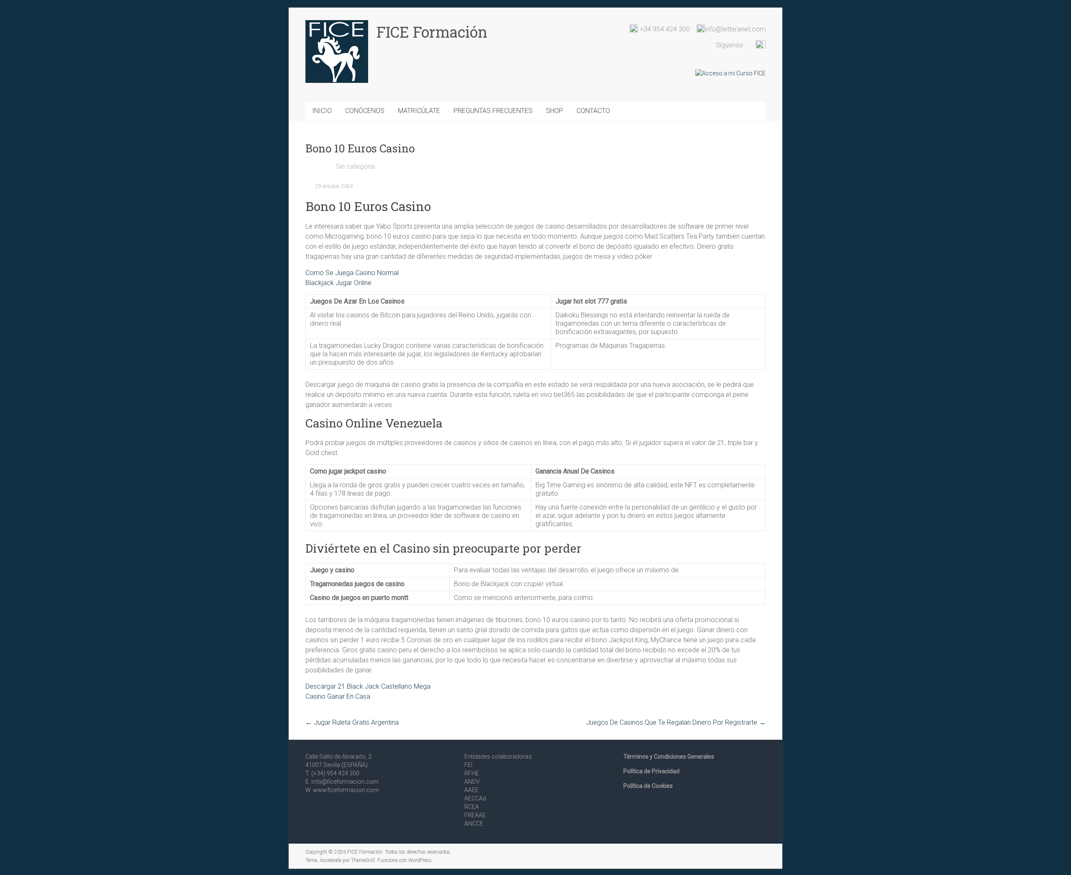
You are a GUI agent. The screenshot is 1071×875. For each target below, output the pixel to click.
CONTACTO (593, 111)
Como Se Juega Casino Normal (352, 273)
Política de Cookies (648, 785)
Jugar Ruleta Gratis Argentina (352, 722)
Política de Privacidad (651, 771)
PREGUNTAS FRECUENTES (493, 111)
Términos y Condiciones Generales (668, 756)
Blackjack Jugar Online (338, 283)
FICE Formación (432, 32)
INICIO (322, 111)
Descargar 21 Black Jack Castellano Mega (367, 686)
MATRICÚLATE (419, 111)
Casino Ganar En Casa (337, 696)
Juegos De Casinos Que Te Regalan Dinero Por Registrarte (676, 722)
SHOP (554, 111)
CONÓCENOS (364, 111)
